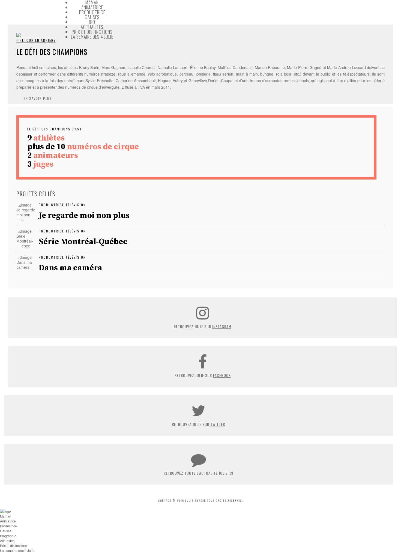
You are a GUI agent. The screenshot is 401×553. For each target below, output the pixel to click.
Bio (92, 22)
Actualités (92, 26)
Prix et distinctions (92, 31)
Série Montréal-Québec (83, 242)
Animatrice (92, 7)
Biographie (8, 535)
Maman (5, 516)
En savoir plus (38, 98)
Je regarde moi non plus (84, 215)
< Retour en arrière (36, 40)
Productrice (92, 12)
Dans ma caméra (70, 268)
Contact (164, 500)
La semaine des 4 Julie (92, 36)
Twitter (217, 424)
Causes (92, 17)
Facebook (222, 375)
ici (231, 473)
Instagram (221, 326)
